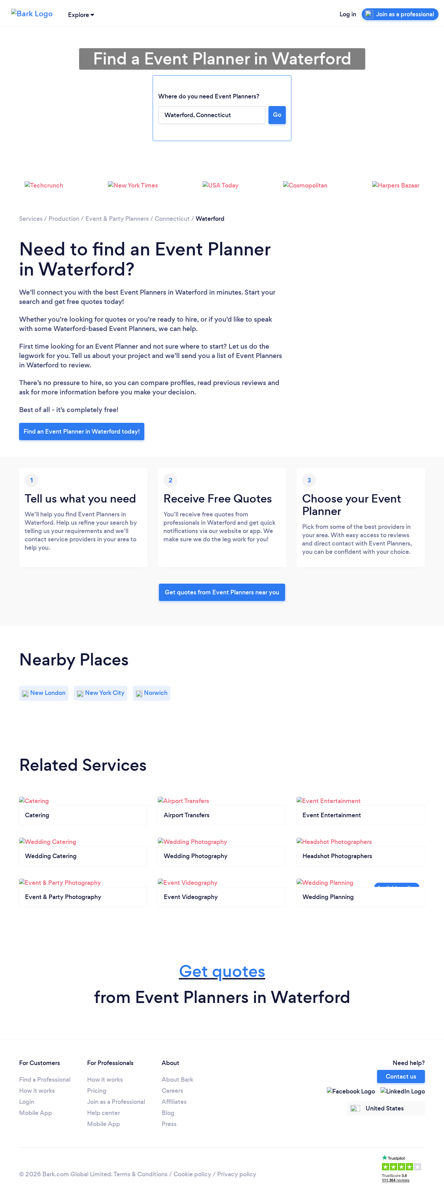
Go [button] (277, 115)
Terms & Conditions (140, 1174)
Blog (168, 1113)
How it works (37, 1091)
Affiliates (174, 1102)
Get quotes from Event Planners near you (222, 592)
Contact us (401, 1076)
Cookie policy (192, 1174)
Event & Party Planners (117, 219)
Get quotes (222, 971)
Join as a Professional (116, 1102)
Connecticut (172, 219)
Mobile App (35, 1113)
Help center (103, 1113)
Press (169, 1124)
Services (31, 219)
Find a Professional (44, 1079)
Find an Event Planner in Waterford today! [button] (82, 431)
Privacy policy (236, 1174)
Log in (348, 14)
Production (64, 219)
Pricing (96, 1091)
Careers (172, 1091)
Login (26, 1102)
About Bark (177, 1079)
